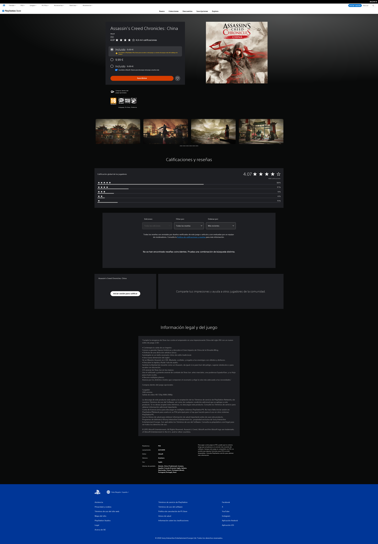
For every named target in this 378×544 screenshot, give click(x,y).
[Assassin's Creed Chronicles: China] (118, 131)
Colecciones (174, 11)
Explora (215, 11)
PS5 (22, 5)
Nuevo (162, 11)
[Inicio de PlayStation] (4, 5)
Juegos (32, 5)
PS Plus (45, 5)
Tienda (11, 5)
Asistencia (87, 5)
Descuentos (187, 11)
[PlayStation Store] (12, 10)
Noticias (72, 5)
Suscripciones (202, 11)
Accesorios (58, 5)
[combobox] (157, 225)
